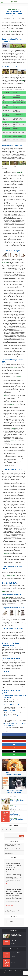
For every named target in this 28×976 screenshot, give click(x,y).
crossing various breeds (11, 57)
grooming (11, 31)
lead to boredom (19, 372)
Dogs (19, 9)
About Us (5, 972)
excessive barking (11, 637)
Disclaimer (21, 972)
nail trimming (7, 553)
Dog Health (16, 811)
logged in (10, 829)
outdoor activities (14, 367)
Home (2, 972)
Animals (9, 9)
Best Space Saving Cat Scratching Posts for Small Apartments (16, 935)
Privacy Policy (15, 972)
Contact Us (10, 972)
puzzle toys (12, 428)
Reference (5, 731)
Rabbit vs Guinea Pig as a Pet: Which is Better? (16, 960)
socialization (5, 262)
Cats (20, 799)
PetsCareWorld (8, 18)
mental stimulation (11, 440)
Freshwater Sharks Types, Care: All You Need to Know (16, 954)
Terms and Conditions (5, 974)
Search (22, 836)
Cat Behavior (16, 799)
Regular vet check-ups (11, 575)
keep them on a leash (14, 404)
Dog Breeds (14, 9)
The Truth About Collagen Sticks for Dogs (14, 848)
